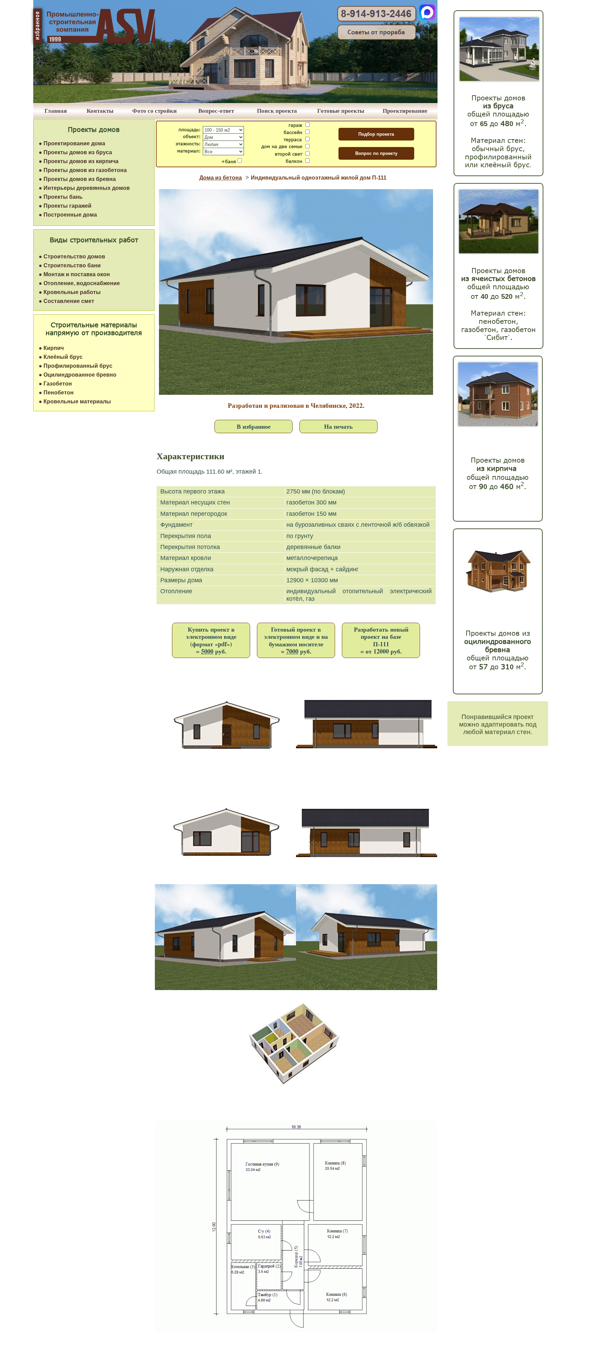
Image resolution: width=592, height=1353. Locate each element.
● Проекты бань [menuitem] (61, 197)
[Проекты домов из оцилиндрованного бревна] (496, 601)
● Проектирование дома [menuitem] (72, 143)
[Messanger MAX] (427, 18)
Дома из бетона (220, 178)
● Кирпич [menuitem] (51, 348)
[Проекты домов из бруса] (499, 79)
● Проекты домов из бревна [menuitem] (77, 179)
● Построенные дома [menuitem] (68, 215)
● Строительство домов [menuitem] (72, 256)
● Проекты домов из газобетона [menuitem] (83, 170)
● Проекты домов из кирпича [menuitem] (79, 161)
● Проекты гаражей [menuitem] (65, 206)
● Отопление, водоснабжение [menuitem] (79, 283)
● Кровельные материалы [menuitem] (75, 401)
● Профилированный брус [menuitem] (75, 366)
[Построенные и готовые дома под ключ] (235, 101)
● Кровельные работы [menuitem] (70, 292)
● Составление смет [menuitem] (66, 301)
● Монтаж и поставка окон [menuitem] (74, 274)
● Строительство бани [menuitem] (70, 265)
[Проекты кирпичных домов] (498, 424)
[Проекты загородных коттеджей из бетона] (498, 251)
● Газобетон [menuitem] (55, 384)
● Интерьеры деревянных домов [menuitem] (84, 188)
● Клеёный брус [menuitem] (61, 357)
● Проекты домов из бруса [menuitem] (75, 152)
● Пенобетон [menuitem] (56, 392)
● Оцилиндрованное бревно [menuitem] (77, 375)
